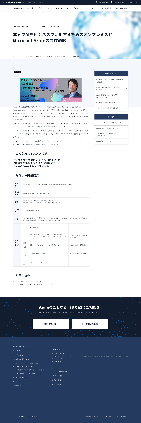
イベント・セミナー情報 (26, 56)
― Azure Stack (56, 365)
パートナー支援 (103, 2)
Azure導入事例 (18, 355)
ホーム (14, 56)
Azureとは (16, 350)
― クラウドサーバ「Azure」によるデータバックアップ (62, 357)
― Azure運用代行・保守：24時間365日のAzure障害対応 (29, 369)
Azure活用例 (56, 349)
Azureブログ (17, 381)
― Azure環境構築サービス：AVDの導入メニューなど (28, 373)
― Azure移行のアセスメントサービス (24, 366)
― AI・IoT (55, 368)
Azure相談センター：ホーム (22, 346)
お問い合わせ (134, 2)
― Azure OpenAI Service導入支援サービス (25, 363)
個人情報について (111, 416)
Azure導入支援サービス (21, 359)
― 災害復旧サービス (58, 361)
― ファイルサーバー (58, 353)
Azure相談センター (12, 2)
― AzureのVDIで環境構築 (59, 371)
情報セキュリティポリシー (94, 416)
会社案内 (123, 416)
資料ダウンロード (118, 2)
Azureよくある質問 (19, 377)
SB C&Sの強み (18, 385)
